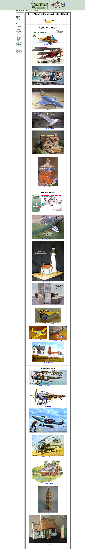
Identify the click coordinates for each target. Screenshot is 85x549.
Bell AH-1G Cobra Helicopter (48, 44)
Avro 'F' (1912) (48, 406)
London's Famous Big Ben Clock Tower (48, 513)
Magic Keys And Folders (19, 43)
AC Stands (18, 39)
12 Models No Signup (19, 51)
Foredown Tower (48, 186)
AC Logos (18, 36)
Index (17, 46)
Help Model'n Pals (18, 33)
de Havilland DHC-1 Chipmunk (38, 339)
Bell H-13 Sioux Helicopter (48, 456)
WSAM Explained (18, 31)
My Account (18, 16)
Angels (17, 34)
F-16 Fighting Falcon (48, 212)
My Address (18, 20)
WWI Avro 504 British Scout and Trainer (48, 385)
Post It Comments (19, 37)
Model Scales (18, 38)
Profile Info (17, 21)
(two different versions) (58, 340)
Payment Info (18, 19)
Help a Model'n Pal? (19, 26)
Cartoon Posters (18, 53)
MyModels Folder (18, 17)
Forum (17, 30)
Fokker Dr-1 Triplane (48, 64)
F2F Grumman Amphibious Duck (48, 85)
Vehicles (30, 10)
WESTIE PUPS (18, 44)
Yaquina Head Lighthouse (48, 281)
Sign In (17, 23)
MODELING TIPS (19, 42)
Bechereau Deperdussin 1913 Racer (48, 323)
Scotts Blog (17, 32)
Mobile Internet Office (19, 45)
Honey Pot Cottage (48, 155)
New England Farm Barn (48, 483)
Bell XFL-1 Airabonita (48, 433)
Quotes (17, 48)
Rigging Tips (18, 40)
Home (17, 10)
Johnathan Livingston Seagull (48, 128)
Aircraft (22, 10)
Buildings (26, 10)
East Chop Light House (48, 362)
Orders (17, 18)
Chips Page (17, 49)
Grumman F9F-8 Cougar (48, 109)
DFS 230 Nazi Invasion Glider (48, 239)
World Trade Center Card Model (48, 306)
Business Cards (18, 50)
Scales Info (17, 47)
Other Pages (18, 29)
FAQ (19, 10)
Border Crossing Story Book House (48, 543)
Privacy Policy (18, 52)
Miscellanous (35, 10)
